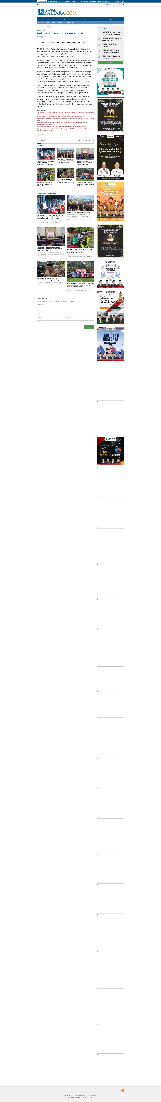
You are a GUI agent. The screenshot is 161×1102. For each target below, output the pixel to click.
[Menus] (38, 4)
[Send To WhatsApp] (93, 140)
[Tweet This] (83, 140)
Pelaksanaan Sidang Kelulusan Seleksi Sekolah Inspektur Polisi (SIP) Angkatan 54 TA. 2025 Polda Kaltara (65, 119)
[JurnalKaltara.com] (57, 11)
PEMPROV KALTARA (57, 22)
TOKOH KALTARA (69, 22)
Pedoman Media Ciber (80, 1095)
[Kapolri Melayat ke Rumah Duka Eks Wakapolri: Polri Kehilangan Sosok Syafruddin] (65, 173)
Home (39, 19)
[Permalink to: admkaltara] (38, 37)
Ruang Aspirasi (85, 19)
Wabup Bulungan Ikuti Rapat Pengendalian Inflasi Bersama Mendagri (110, 51)
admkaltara (43, 36)
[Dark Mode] (123, 4)
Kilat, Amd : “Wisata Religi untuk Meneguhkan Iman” (111, 39)
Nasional (46, 19)
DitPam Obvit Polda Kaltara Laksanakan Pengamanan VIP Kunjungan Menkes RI (60, 116)
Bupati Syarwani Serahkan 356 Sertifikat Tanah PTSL (111, 57)
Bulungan (63, 19)
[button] (120, 4)
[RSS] (122, 1090)
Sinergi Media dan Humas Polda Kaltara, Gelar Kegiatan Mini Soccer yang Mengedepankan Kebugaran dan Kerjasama (64, 129)
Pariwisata (103, 19)
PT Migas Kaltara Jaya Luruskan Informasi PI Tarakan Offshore (111, 33)
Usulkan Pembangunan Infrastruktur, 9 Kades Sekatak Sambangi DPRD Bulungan (95, 1)
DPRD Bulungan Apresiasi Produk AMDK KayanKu (52, 1)
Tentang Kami (68, 1095)
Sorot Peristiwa (74, 19)
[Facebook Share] (79, 140)
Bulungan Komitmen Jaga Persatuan (109, 45)
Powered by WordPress (74, 1097)
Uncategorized (41, 30)
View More (110, 62)
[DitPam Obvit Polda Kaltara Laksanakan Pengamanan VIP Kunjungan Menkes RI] (65, 153)
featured (40, 135)
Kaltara (54, 19)
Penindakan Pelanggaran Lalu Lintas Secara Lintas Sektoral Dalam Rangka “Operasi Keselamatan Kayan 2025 (62, 123)
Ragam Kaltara (112, 19)
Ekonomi (94, 19)
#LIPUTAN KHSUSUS (43, 22)
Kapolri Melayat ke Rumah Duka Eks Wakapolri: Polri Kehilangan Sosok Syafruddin (61, 126)
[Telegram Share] (89, 140)
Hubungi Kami (93, 1095)
